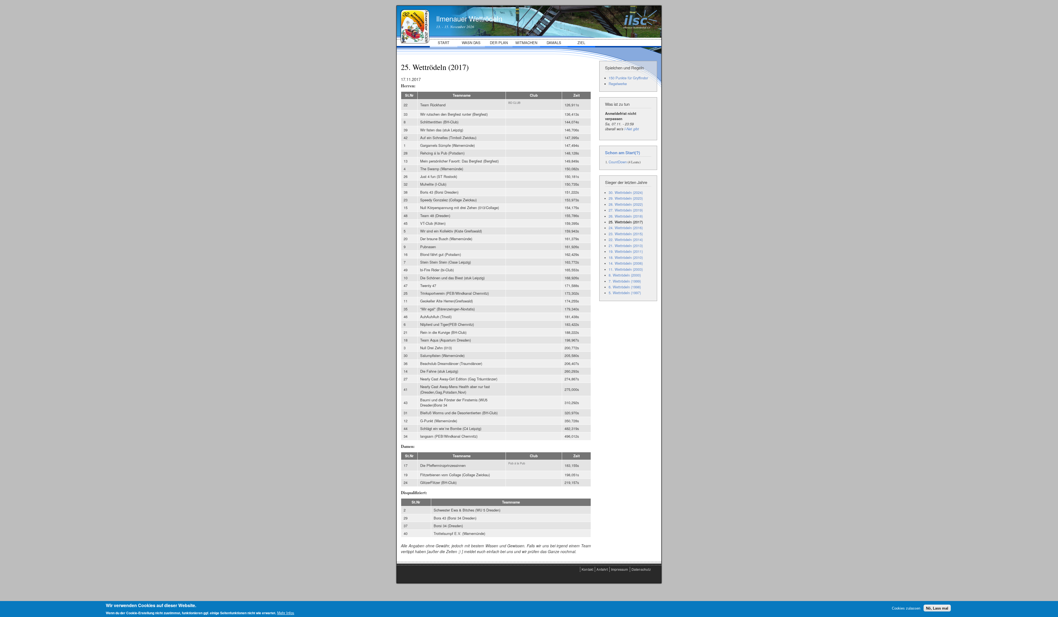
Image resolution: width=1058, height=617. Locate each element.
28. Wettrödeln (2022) (626, 204)
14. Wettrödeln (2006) (626, 263)
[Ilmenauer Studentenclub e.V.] (640, 27)
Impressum (619, 569)
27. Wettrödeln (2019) (626, 210)
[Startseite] (414, 20)
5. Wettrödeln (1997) (625, 292)
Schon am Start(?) (622, 153)
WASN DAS (471, 42)
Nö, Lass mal (937, 608)
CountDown (618, 161)
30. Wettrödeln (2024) (626, 192)
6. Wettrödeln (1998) (625, 286)
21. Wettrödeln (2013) (626, 245)
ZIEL (581, 42)
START (443, 42)
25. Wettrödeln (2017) (626, 221)
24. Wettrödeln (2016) (626, 227)
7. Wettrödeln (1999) (625, 281)
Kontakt (587, 569)
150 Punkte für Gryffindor (628, 77)
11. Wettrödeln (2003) (626, 269)
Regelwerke (618, 83)
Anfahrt (602, 569)
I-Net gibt (631, 128)
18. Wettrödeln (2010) (626, 257)
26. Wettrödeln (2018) (626, 216)
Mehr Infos (285, 613)
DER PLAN (499, 42)
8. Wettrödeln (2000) (625, 275)
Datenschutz (641, 569)
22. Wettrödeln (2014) (626, 239)
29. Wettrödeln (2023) (626, 198)
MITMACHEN (526, 42)
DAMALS (554, 42)
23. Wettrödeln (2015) (626, 233)
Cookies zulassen (906, 608)
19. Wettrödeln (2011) (626, 251)
